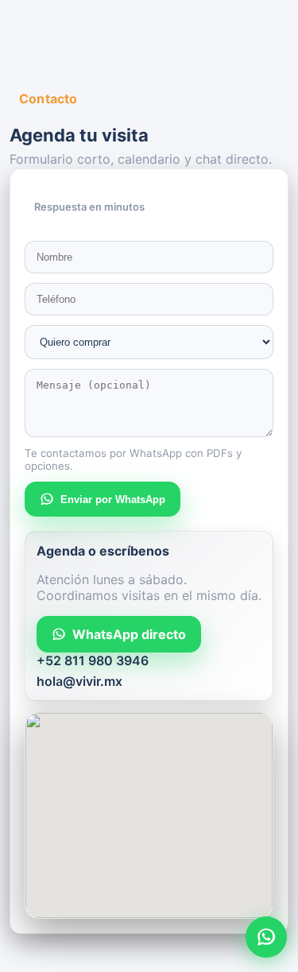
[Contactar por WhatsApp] (266, 937)
